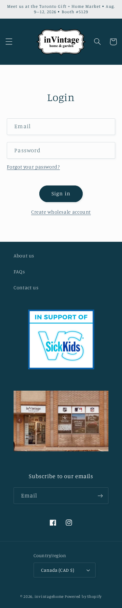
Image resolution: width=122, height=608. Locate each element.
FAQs (19, 271)
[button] (9, 42)
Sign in (61, 193)
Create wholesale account (61, 212)
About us (24, 255)
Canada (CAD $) (57, 570)
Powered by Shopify (83, 596)
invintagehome (49, 596)
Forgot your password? (33, 167)
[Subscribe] (100, 495)
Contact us (26, 287)
